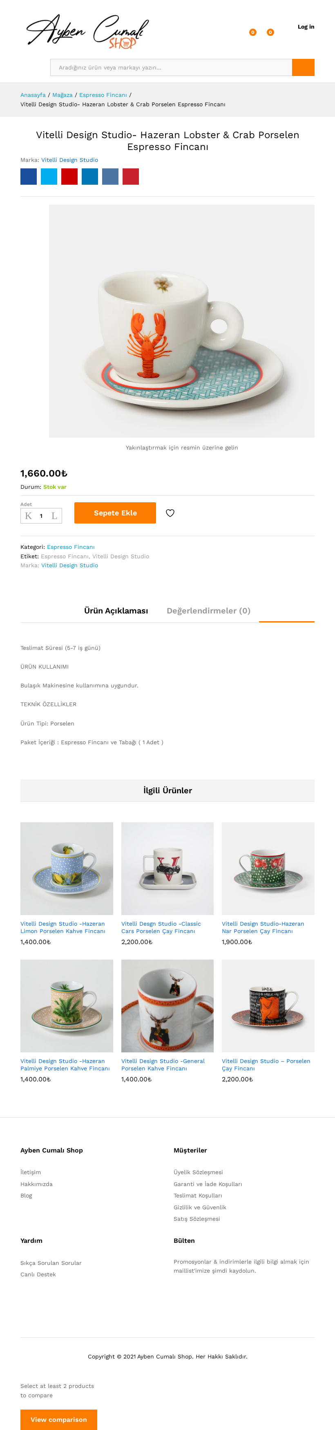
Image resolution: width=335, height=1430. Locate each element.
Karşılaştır (193, 513)
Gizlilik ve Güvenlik (200, 1207)
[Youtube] (214, 1295)
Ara (303, 67)
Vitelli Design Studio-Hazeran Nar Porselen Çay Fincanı (263, 927)
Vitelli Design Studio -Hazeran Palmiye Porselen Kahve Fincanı (65, 1065)
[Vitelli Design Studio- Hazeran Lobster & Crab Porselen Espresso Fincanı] (28, 176)
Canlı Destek (38, 1274)
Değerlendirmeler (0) (209, 610)
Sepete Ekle (115, 512)
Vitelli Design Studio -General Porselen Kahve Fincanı (163, 1065)
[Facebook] (176, 1295)
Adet (26, 504)
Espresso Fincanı (71, 547)
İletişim (30, 1172)
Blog (26, 1195)
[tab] (116, 614)
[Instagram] (226, 1295)
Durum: (30, 486)
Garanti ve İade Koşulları (208, 1184)
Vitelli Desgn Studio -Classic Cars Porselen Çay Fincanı (161, 927)
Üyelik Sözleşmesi (198, 1172)
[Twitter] (188, 1295)
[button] (47, 910)
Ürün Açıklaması (116, 610)
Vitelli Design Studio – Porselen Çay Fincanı (266, 1065)
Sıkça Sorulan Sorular (51, 1263)
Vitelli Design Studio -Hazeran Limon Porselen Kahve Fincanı (62, 927)
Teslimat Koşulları (198, 1195)
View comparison (59, 1419)
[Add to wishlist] (171, 513)
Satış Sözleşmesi (197, 1218)
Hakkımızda (36, 1184)
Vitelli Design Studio (69, 160)
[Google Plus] (201, 1295)
